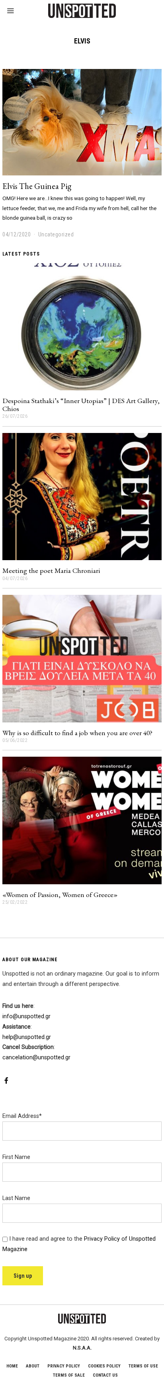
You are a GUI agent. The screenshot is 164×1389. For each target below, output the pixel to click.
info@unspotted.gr (26, 1016)
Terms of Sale (69, 1375)
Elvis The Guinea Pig (36, 186)
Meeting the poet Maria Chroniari (51, 570)
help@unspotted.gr (26, 1037)
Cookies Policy (104, 1366)
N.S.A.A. (82, 1348)
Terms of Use (143, 1366)
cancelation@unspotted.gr (36, 1057)
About (32, 1366)
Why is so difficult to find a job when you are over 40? (77, 732)
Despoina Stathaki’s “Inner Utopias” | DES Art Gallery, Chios (81, 404)
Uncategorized (56, 234)
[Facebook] (6, 1080)
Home (12, 1366)
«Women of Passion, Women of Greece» (59, 894)
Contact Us (105, 1375)
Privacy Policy (63, 1366)
